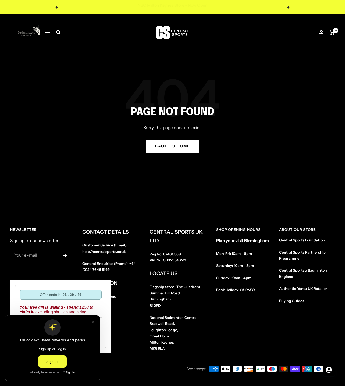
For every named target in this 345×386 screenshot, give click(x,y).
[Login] (321, 32)
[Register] (65, 255)
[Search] (58, 32)
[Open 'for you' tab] (329, 370)
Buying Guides (291, 301)
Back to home (172, 146)
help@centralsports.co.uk (104, 251)
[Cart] (332, 32)
